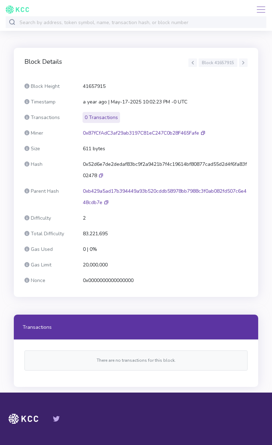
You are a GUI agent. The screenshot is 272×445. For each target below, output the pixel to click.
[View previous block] (192, 62)
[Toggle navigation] (258, 9)
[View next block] (243, 62)
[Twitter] (56, 419)
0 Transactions (101, 117)
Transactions (37, 327)
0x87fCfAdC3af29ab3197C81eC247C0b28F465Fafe (141, 133)
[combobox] (141, 22)
